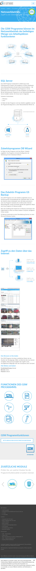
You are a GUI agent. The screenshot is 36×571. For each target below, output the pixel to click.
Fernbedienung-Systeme (7, 527)
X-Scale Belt (5, 514)
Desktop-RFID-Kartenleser (8, 539)
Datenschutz (7, 545)
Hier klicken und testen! (8, 366)
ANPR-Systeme (5, 521)
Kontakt (2, 545)
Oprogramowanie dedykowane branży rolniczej (12, 511)
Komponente (4, 531)
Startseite (3, 8)
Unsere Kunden (13, 544)
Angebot (8, 8)
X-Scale (4, 512)
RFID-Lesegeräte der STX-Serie (9, 520)
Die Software (15, 8)
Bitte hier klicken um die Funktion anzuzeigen (17, 440)
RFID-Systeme (5, 523)
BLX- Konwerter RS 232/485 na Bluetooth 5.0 (12, 536)
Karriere (18, 545)
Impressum (13, 545)
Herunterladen (28, 544)
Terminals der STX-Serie (7, 519)
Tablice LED (4, 535)
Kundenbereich (20, 544)
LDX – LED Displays (6, 533)
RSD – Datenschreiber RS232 (8, 538)
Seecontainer (5, 526)
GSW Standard (22, 8)
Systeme (3, 516)
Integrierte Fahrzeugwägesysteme (9, 524)
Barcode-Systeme (6, 529)
